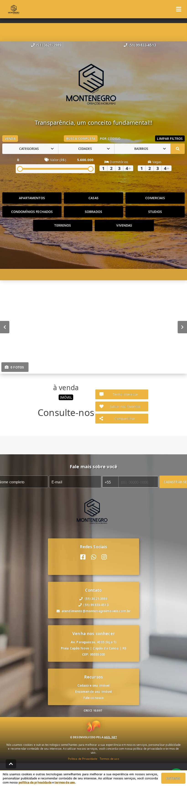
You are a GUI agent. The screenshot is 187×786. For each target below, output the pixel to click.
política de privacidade (35, 782)
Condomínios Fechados (32, 211)
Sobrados (93, 211)
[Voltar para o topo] (11, 763)
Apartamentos (32, 198)
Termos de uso (109, 759)
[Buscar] (178, 148)
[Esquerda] (4, 327)
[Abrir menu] (179, 9)
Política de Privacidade (82, 759)
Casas (93, 198)
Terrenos (62, 225)
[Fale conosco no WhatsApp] (93, 557)
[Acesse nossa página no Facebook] (83, 557)
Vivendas (124, 225)
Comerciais (155, 198)
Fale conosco (93, 698)
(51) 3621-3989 (48, 45)
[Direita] (182, 327)
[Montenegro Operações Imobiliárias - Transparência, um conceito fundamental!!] (93, 83)
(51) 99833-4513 (142, 45)
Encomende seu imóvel (93, 691)
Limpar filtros (170, 138)
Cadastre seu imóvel (93, 685)
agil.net (110, 737)
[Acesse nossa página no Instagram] (104, 557)
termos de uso (65, 782)
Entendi (173, 778)
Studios (155, 211)
